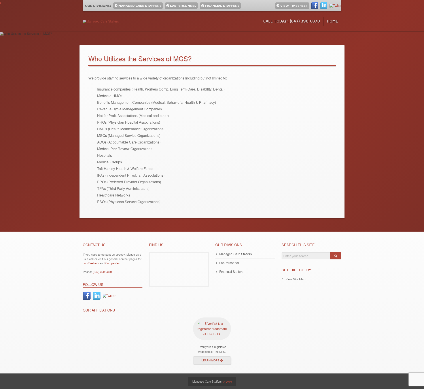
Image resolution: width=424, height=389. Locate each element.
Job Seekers (91, 263)
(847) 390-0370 (102, 272)
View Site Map (295, 279)
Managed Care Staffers (139, 6)
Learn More (210, 360)
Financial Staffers (221, 6)
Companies (112, 263)
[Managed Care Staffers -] (102, 21)
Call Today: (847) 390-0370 (291, 21)
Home (332, 21)
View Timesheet (293, 6)
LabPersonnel (182, 6)
